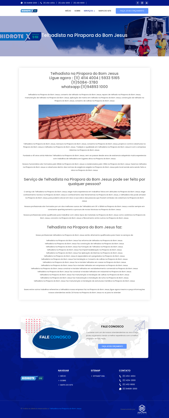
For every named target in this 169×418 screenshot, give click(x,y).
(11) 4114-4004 (49, 3)
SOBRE (77, 10)
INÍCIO (68, 10)
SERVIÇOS (88, 10)
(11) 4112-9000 (78, 3)
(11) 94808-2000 (30, 3)
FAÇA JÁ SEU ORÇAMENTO (132, 10)
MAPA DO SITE (105, 10)
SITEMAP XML (99, 376)
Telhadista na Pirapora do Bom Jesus (65, 408)
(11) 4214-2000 (64, 3)
